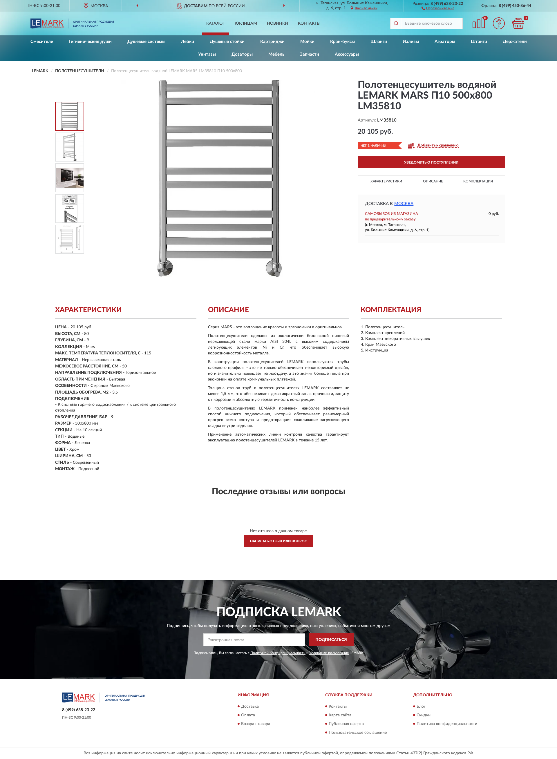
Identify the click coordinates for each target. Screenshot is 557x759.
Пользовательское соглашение (358, 733)
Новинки (277, 23)
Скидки (424, 715)
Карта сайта (340, 715)
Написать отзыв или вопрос (278, 541)
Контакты (309, 23)
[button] (438, 8)
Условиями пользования (329, 653)
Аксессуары (347, 54)
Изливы (411, 41)
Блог (421, 706)
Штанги (479, 41)
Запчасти (309, 54)
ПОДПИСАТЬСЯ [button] (331, 640)
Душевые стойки (227, 41)
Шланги (378, 41)
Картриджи (272, 41)
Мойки (307, 41)
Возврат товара (255, 724)
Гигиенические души (90, 41)
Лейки (187, 41)
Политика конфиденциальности (447, 724)
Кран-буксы (342, 41)
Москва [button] (403, 204)
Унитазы (207, 54)
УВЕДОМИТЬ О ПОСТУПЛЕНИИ (431, 162)
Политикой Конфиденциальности (277, 653)
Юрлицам (246, 23)
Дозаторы (242, 54)
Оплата (248, 715)
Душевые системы (146, 41)
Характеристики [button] (386, 181)
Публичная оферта (346, 724)
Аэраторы (445, 41)
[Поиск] (396, 23)
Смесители (41, 41)
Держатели (515, 41)
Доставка (250, 706)
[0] (518, 23)
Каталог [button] (215, 23)
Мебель (276, 54)
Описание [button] (433, 181)
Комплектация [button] (478, 181)
